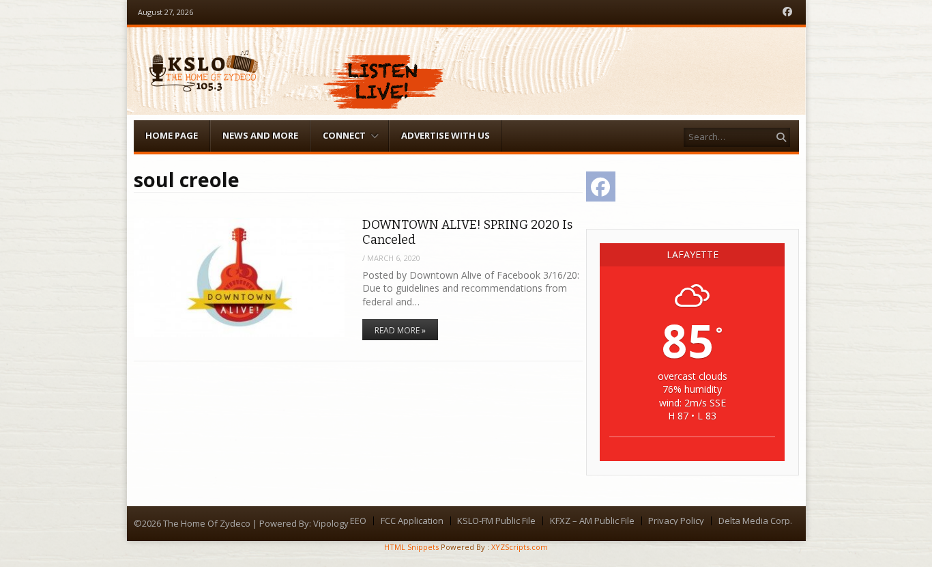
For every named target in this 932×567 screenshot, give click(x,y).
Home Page (171, 135)
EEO (358, 520)
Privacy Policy (676, 520)
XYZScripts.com (519, 547)
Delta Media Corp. (755, 520)
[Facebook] (787, 12)
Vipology (331, 523)
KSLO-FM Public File (496, 520)
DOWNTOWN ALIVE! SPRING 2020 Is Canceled (467, 232)
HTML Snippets (411, 547)
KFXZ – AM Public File (592, 520)
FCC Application (412, 520)
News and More (260, 135)
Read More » (400, 330)
